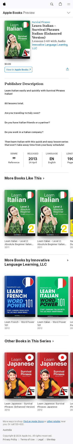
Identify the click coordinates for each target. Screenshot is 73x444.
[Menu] (68, 4)
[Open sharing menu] (67, 69)
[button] (51, 4)
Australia (7, 430)
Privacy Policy (10, 439)
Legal (40, 439)
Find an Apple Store (34, 421)
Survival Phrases (41, 22)
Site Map (51, 439)
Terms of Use (27, 439)
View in (17, 69)
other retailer (53, 421)
